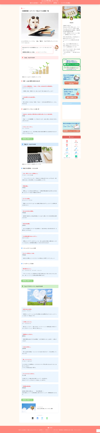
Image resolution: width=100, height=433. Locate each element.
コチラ (37, 52)
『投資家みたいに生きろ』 (27, 334)
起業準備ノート (56, 2)
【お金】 (67, 142)
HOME (50, 427)
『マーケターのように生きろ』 (28, 373)
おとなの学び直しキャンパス (50, 1)
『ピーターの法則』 (26, 198)
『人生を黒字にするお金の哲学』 (29, 97)
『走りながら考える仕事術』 (28, 211)
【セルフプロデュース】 (66, 157)
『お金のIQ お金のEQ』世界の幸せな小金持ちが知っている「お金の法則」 (37, 114)
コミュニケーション (67, 153)
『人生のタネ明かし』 (26, 346)
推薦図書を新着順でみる (27, 138)
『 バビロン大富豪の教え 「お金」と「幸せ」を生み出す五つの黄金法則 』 (37, 86)
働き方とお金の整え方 (34, 2)
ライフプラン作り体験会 (65, 2)
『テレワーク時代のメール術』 (28, 253)
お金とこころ (76, 146)
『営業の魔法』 (25, 186)
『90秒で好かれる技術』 (27, 309)
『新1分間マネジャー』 (27, 268)
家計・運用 (76, 142)
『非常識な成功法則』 (26, 386)
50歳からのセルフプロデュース (46, 2)
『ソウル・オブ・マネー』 (27, 126)
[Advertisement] (71, 112)
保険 (67, 146)
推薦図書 (76, 157)
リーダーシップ (76, 153)
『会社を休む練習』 (26, 223)
